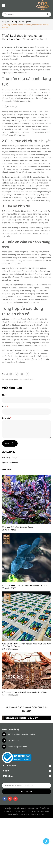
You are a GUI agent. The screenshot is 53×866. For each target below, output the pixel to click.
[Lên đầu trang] (46, 833)
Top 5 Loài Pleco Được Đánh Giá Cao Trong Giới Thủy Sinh (25, 585)
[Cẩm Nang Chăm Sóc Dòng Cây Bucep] (26, 499)
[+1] (27, 374)
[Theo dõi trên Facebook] (4, 799)
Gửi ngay (28, 791)
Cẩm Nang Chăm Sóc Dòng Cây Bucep (17, 527)
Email (5, 406)
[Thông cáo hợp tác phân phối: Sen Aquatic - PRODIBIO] (26, 670)
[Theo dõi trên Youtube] (15, 799)
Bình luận (6, 418)
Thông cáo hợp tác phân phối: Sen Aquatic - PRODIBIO (24, 692)
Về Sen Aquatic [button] (9, 766)
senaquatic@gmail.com (17, 746)
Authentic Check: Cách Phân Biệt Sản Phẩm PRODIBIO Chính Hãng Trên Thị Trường (26, 645)
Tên (4, 395)
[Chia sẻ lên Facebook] (11, 374)
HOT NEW (6, 469)
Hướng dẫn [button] (7, 776)
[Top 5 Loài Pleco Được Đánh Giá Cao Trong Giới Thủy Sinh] (26, 557)
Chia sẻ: (5, 374)
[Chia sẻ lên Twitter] (16, 374)
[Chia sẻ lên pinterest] (22, 374)
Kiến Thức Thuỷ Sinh (10, 458)
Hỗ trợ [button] (5, 771)
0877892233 (13, 740)
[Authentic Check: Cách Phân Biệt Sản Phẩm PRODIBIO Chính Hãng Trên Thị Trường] (26, 616)
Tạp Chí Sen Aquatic (10, 463)
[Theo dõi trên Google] (10, 799)
